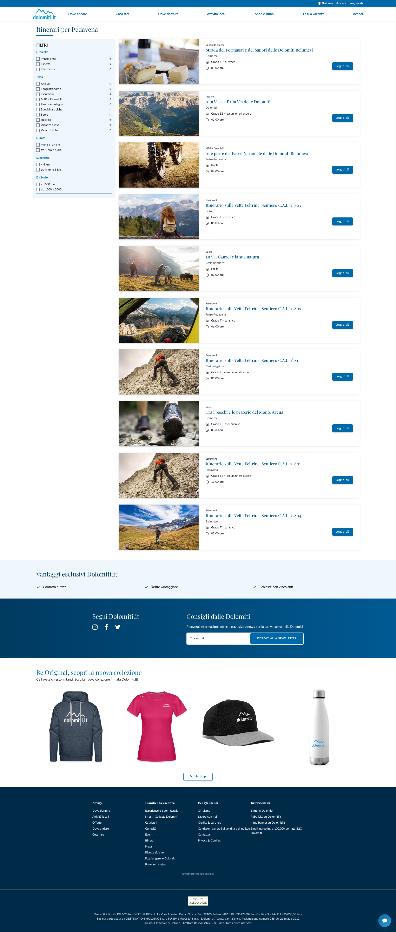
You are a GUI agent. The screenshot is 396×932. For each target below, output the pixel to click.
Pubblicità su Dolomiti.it (266, 816)
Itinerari (150, 840)
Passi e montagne (52, 104)
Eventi (149, 834)
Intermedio (48, 69)
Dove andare (77, 14)
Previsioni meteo (155, 864)
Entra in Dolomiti (262, 810)
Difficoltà (42, 52)
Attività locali (216, 14)
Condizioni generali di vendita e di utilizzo (224, 828)
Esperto (46, 64)
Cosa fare (123, 14)
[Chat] (384, 920)
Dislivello (42, 177)
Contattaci (204, 834)
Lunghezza (43, 157)
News (148, 846)
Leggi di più (343, 66)
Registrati (356, 3)
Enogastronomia (51, 89)
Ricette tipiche (154, 852)
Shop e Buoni (265, 14)
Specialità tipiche (51, 109)
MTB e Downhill (51, 99)
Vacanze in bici (50, 130)
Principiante (48, 59)
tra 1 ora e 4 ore (51, 150)
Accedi (341, 3)
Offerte (96, 822)
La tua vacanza (313, 14)
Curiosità (150, 828)
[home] (45, 14)
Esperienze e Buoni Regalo (161, 810)
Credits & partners (209, 822)
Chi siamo (204, 810)
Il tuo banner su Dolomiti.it (268, 822)
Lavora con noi (207, 816)
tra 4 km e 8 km (51, 169)
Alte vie (45, 83)
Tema (39, 77)
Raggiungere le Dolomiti (160, 858)
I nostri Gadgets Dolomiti (161, 816)
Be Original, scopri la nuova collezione (89, 672)
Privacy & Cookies (209, 840)
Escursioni (47, 94)
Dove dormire (168, 14)
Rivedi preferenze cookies (198, 873)
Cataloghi (151, 822)
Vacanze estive (50, 125)
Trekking (46, 120)
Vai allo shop (198, 776)
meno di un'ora (50, 144)
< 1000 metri (49, 184)
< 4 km (45, 164)
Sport (44, 114)
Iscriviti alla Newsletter (276, 638)
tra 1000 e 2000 (51, 189)
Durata (40, 138)
